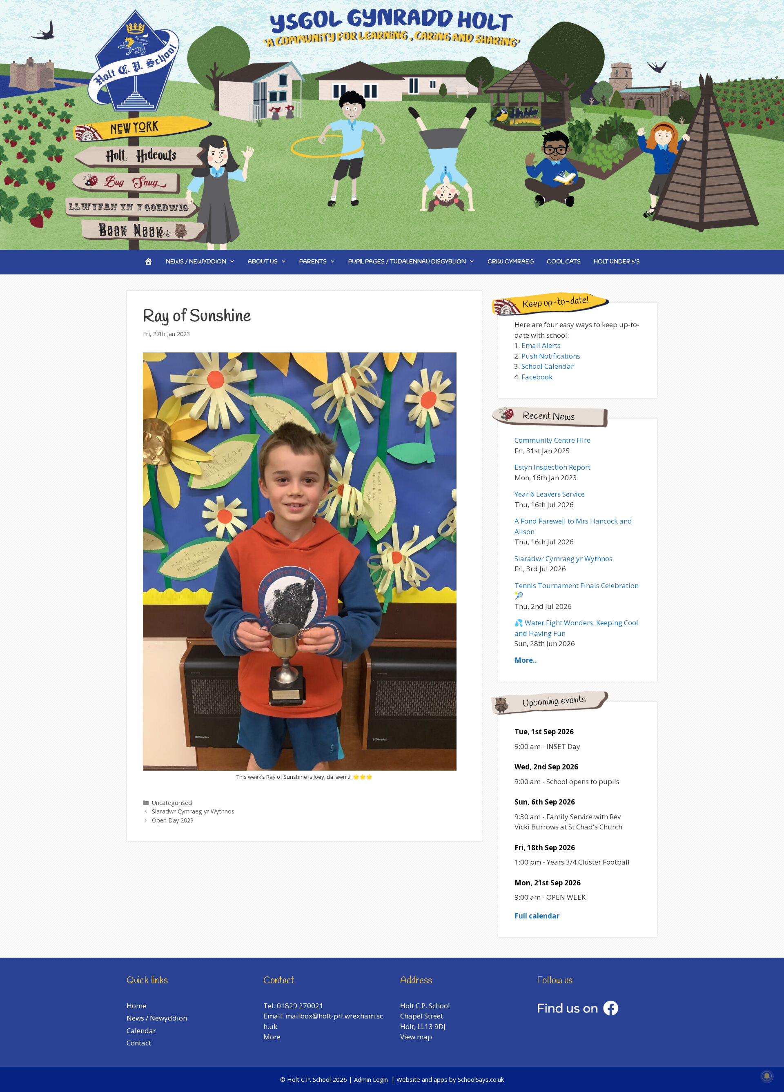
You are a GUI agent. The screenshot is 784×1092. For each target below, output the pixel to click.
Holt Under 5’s (617, 262)
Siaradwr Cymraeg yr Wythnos (193, 811)
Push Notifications (550, 356)
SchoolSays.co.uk (481, 1079)
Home (136, 1005)
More (272, 1036)
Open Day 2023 (173, 820)
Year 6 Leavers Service (549, 494)
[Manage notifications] (766, 1076)
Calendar (141, 1030)
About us (263, 262)
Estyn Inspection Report (552, 467)
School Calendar (547, 366)
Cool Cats (564, 262)
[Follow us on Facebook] (578, 1013)
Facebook (536, 376)
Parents (313, 262)
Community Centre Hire (552, 440)
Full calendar (536, 915)
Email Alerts (541, 345)
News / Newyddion (196, 262)
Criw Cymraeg (511, 262)
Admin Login (371, 1079)
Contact (139, 1042)
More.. (525, 660)
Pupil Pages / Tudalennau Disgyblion (407, 262)
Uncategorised (172, 803)
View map (416, 1036)
